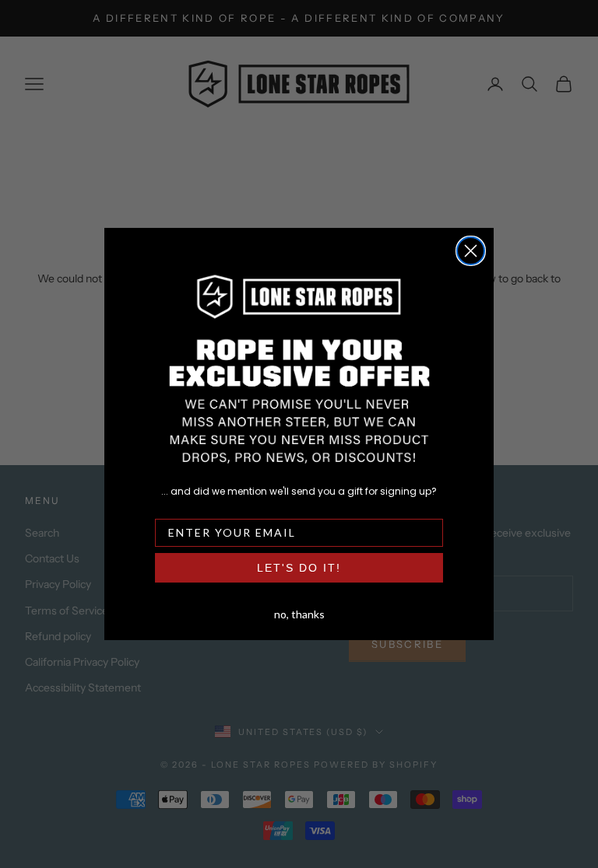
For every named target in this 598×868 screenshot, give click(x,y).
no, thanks (299, 613)
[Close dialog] (470, 250)
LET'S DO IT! (299, 568)
